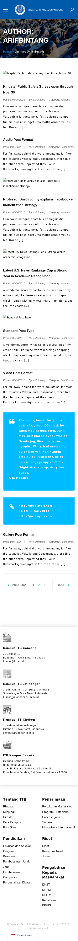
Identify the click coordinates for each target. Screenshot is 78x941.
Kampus (65, 99)
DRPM (46, 889)
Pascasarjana (51, 817)
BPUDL (47, 905)
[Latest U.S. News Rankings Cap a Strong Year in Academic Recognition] (39, 254)
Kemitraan (49, 900)
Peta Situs (9, 827)
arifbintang (39, 99)
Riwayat (8, 806)
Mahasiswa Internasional (58, 827)
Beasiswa (9, 856)
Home (6, 51)
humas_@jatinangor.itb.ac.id (21, 697)
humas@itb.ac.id (13, 661)
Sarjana (47, 822)
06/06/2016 (19, 99)
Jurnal (46, 856)
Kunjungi (9, 811)
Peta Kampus (12, 822)
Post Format (67, 147)
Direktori (8, 817)
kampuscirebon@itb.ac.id (19, 732)
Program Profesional (55, 811)
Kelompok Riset (52, 851)
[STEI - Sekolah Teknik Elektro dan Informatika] (39, 9)
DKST (46, 884)
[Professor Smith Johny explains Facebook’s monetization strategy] (39, 183)
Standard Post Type (18, 331)
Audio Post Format (18, 139)
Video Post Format (17, 373)
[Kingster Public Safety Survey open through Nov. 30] (39, 73)
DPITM (46, 895)
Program (9, 851)
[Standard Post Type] (39, 317)
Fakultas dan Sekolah (17, 846)
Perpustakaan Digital (16, 882)
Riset (45, 846)
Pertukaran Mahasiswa (57, 806)
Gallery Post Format (18, 534)
